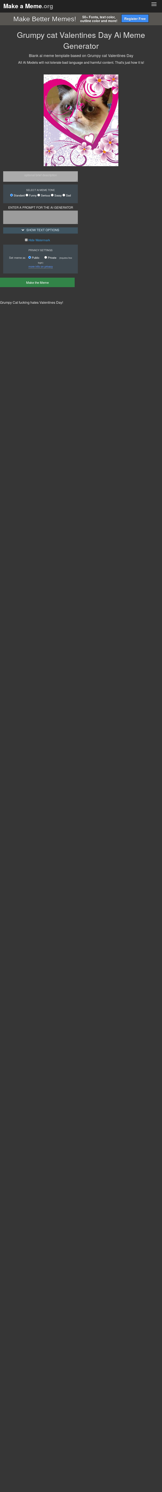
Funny (32, 195)
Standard (19, 195)
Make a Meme (28, 5)
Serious (45, 195)
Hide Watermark (39, 240)
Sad (68, 195)
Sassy (58, 195)
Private (51, 258)
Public (35, 258)
